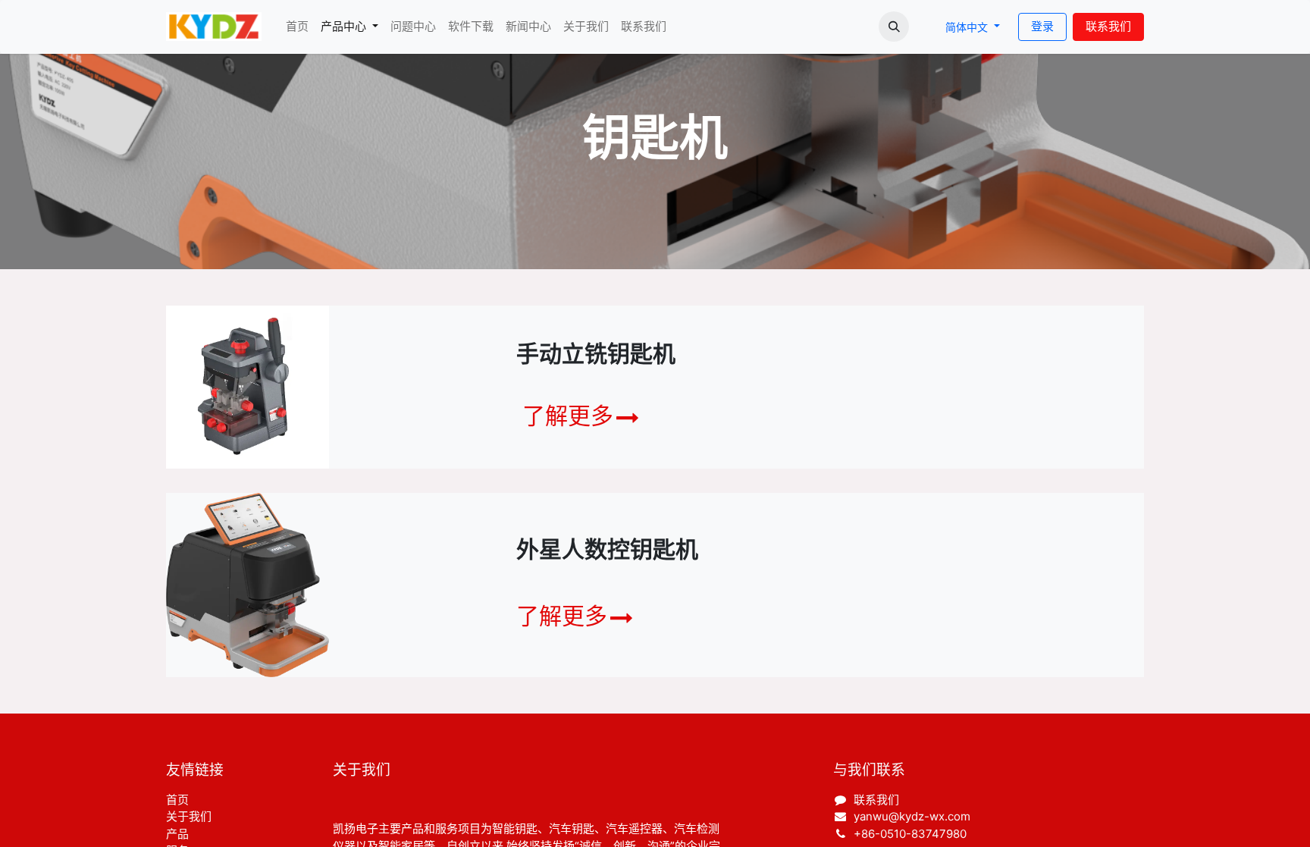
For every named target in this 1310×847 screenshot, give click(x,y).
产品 (177, 834)
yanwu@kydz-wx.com (912, 816)
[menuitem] (297, 27)
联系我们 (1108, 26)
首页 (177, 799)
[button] (894, 26)
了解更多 (567, 415)
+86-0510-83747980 (910, 834)
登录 (1042, 26)
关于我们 (189, 816)
